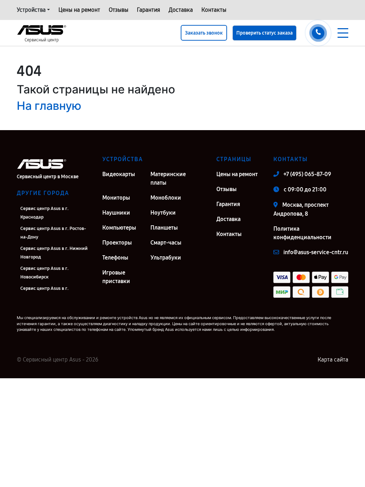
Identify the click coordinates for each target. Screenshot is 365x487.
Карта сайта (333, 359)
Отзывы (118, 9)
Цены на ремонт (79, 9)
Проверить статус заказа (264, 33)
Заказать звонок (204, 33)
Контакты (213, 9)
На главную (49, 106)
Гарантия (148, 9)
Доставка (181, 9)
